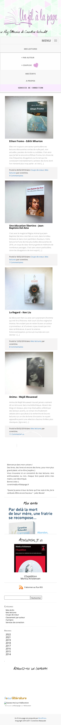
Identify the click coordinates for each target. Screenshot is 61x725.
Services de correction (30, 88)
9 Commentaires (16, 175)
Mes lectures (30, 49)
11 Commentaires (16, 434)
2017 (8, 645)
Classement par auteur (15, 617)
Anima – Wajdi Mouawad (23, 396)
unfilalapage (16, 706)
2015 (8, 651)
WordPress (42, 718)
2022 (8, 634)
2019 (8, 640)
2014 (8, 654)
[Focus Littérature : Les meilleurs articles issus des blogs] (15, 699)
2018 (8, 642)
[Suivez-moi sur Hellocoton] (16, 702)
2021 (8, 637)
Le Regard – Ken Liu (20, 312)
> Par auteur (27, 57)
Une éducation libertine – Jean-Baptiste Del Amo (26, 226)
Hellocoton (27, 706)
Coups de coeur (37, 170)
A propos (30, 81)
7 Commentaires (16, 262)
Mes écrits (30, 73)
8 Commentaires (16, 347)
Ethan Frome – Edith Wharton (26, 141)
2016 (8, 648)
